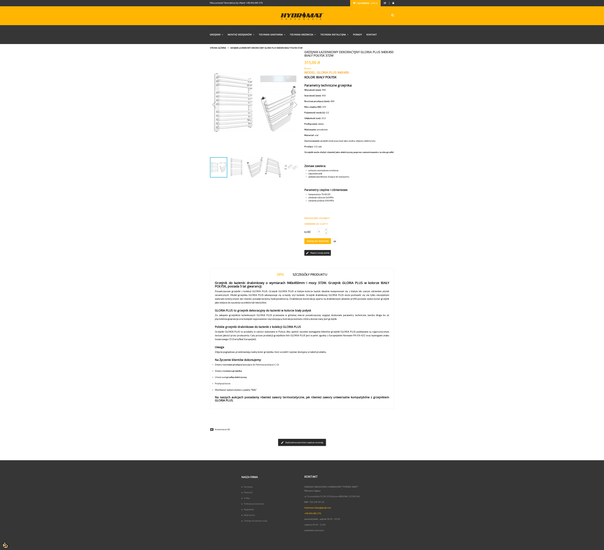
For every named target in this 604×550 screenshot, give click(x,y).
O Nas (247, 498)
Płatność (248, 492)
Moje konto (249, 515)
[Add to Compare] (335, 241)
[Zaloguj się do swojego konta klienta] (393, 3)
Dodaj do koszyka (318, 241)
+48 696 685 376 (254, 2)
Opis (280, 274)
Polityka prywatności (254, 503)
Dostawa (248, 486)
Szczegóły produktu (310, 274)
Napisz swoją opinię (317, 253)
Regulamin (249, 509)
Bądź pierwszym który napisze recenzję (302, 442)
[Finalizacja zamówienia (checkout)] (385, 3)
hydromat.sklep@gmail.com (317, 507)
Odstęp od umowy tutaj (255, 520)
